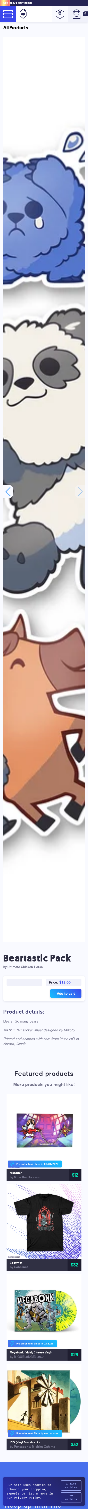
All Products (15, 27)
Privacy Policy (27, 1498)
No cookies (71, 1497)
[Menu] (8, 14)
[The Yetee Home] (22, 14)
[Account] (60, 14)
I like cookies (71, 1485)
